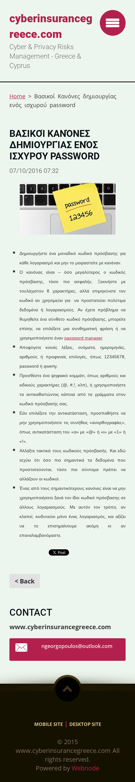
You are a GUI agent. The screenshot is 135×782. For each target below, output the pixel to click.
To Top (67, 689)
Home (17, 96)
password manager (83, 337)
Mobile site (48, 724)
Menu (113, 23)
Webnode (85, 768)
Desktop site (85, 724)
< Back (25, 581)
